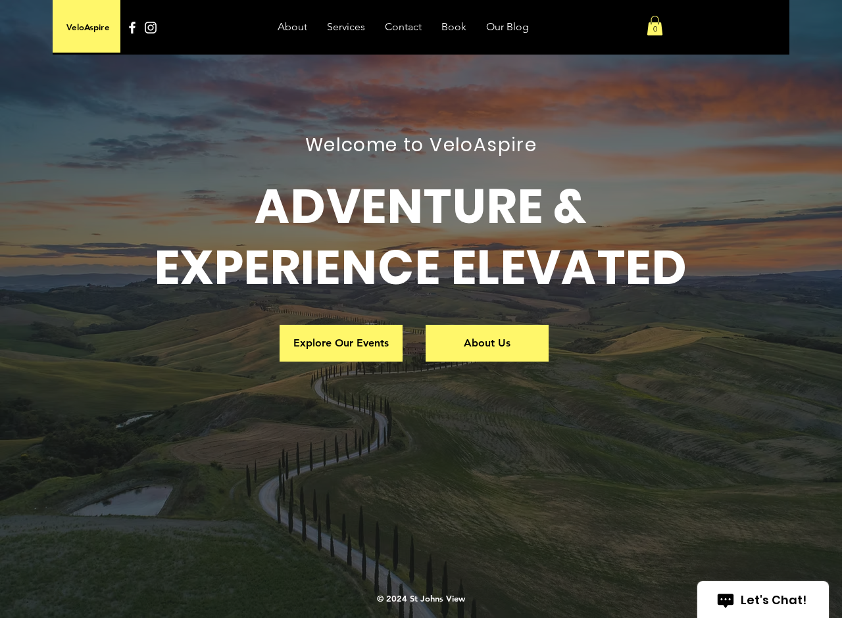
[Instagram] (151, 28)
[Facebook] (132, 28)
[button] (655, 26)
